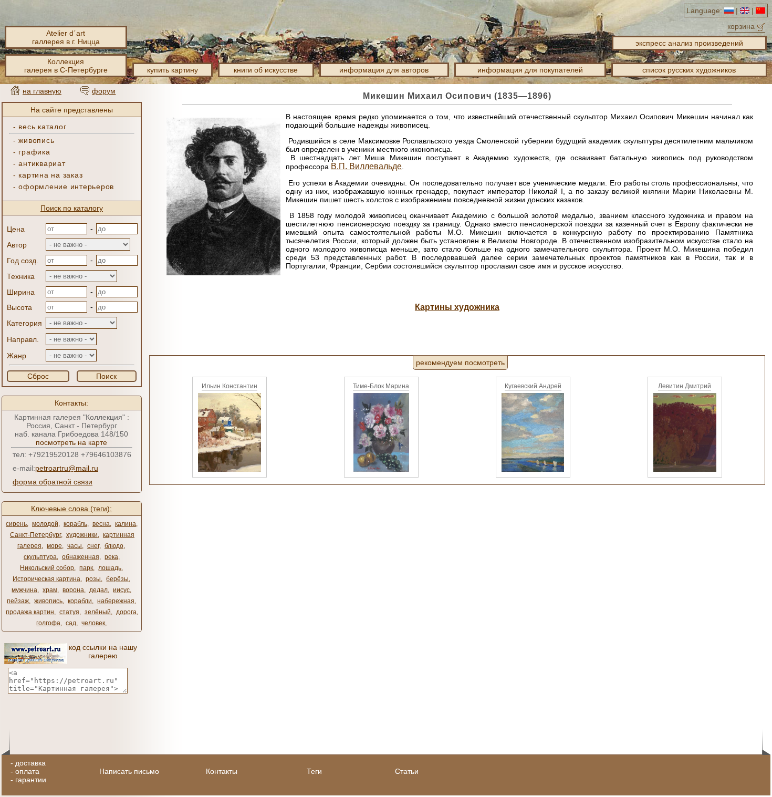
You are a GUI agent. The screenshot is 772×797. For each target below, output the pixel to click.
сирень (16, 523)
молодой (45, 523)
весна (101, 523)
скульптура (40, 557)
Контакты (221, 771)
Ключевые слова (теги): (71, 508)
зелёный (98, 612)
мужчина (24, 590)
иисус (121, 590)
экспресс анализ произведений (689, 43)
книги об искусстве (266, 70)
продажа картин (30, 612)
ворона (73, 590)
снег (93, 546)
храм (50, 590)
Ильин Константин (229, 386)
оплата (27, 771)
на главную (42, 91)
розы (93, 579)
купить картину (172, 70)
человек (93, 623)
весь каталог (42, 126)
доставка (30, 763)
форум (104, 91)
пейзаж (18, 601)
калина (125, 523)
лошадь (109, 568)
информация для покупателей (530, 70)
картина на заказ (50, 175)
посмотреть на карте (71, 442)
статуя (69, 612)
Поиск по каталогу (71, 208)
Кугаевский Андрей (533, 386)
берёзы (117, 579)
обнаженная (80, 557)
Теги (314, 771)
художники (82, 535)
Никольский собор (47, 568)
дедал (98, 590)
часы (74, 546)
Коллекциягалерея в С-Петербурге (66, 65)
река (111, 557)
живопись (36, 140)
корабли (80, 601)
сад (71, 623)
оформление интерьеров (66, 186)
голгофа (48, 623)
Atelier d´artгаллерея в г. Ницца (66, 37)
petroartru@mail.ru (66, 468)
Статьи (407, 771)
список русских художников (689, 70)
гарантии (30, 779)
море (54, 546)
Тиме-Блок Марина (381, 386)
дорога (126, 612)
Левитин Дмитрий (684, 386)
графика (34, 152)
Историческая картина (46, 579)
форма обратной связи (52, 482)
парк (86, 568)
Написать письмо (129, 771)
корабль (75, 523)
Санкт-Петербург (35, 535)
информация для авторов (384, 70)
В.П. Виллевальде (366, 166)
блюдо (114, 546)
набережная (115, 601)
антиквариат (41, 163)
